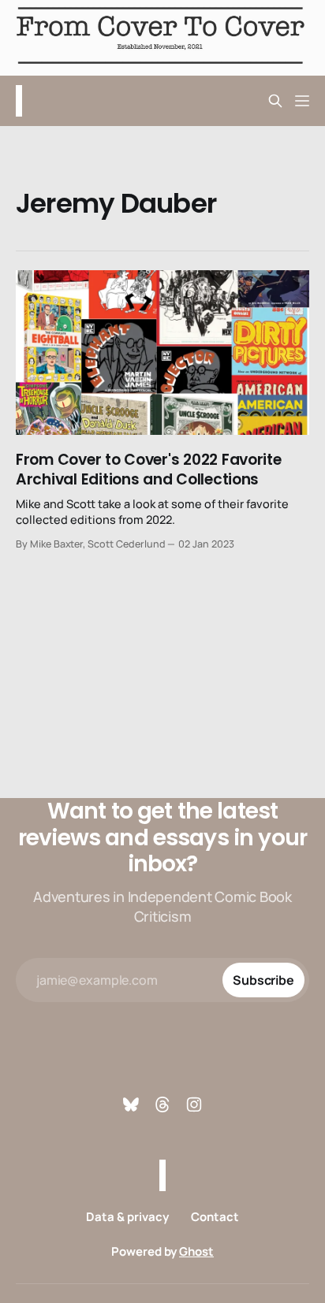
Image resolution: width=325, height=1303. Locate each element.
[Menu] (302, 100)
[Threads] (162, 1104)
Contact (215, 1216)
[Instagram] (194, 1104)
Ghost (196, 1251)
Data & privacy (127, 1216)
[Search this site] (275, 100)
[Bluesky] (131, 1104)
